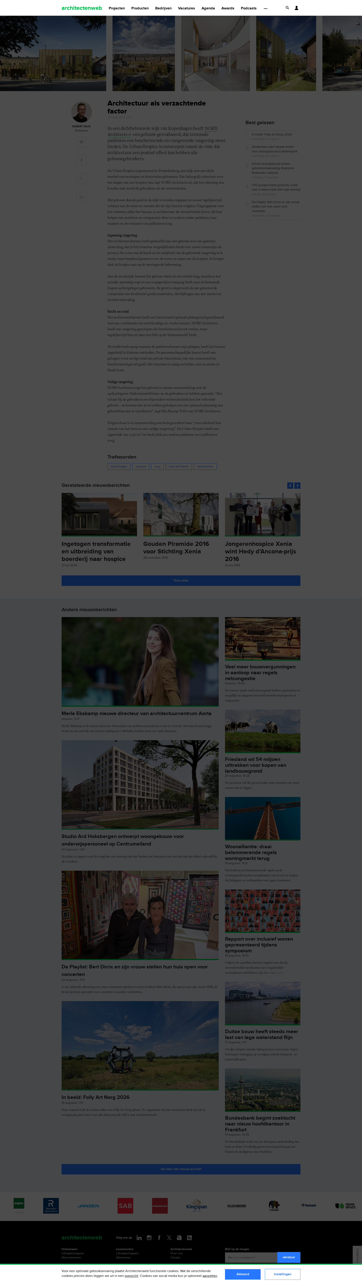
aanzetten (210, 1276)
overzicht (131, 1276)
